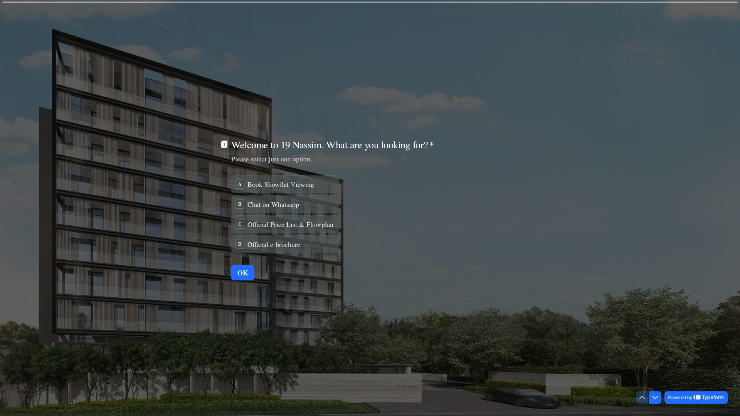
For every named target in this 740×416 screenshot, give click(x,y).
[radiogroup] (285, 214)
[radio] (285, 184)
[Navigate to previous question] (642, 397)
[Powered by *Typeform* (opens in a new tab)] (696, 397)
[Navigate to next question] (655, 397)
